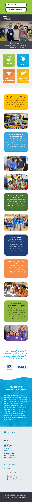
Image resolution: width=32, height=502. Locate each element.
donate (9, 64)
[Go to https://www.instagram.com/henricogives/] (19, 499)
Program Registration (23, 79)
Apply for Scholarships (9, 80)
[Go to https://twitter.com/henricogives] (12, 499)
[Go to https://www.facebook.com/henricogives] (9, 499)
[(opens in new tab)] (23, 73)
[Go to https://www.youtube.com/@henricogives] (22, 499)
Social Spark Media (23, 497)
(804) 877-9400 (11, 464)
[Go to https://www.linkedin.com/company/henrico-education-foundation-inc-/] (16, 499)
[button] (4, 367)
